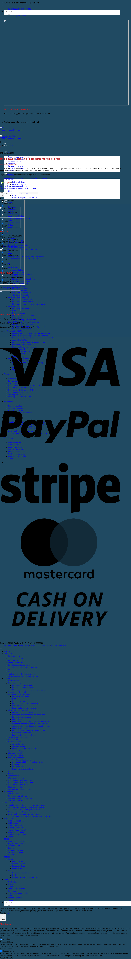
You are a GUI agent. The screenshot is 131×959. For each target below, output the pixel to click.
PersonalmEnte (14, 656)
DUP (14, 699)
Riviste (10, 180)
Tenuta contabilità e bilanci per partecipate (24, 809)
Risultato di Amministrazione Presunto (27, 315)
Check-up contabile (15, 753)
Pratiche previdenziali (16, 660)
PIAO (10, 669)
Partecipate (8, 803)
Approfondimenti (4, 137)
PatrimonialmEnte (15, 794)
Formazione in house (16, 166)
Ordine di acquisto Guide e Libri (24, 198)
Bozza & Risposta (19, 184)
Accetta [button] (3, 913)
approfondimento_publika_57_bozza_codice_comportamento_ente (25, 178)
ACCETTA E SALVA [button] (6, 958)
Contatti (3, 645)
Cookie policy (45, 645)
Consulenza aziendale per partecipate (22, 812)
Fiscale (6, 771)
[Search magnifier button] (2, 195)
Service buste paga (15, 658)
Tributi (10, 837)
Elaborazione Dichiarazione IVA (20, 780)
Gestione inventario (15, 800)
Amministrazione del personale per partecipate (26, 805)
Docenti (11, 855)
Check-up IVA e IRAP (15, 787)
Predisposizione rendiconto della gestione (28, 715)
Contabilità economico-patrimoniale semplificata (31, 333)
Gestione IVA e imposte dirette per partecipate (26, 807)
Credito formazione (15, 852)
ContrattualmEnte (15, 825)
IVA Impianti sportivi (16, 778)
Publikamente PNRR (16, 821)
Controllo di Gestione (16, 832)
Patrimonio (8, 791)
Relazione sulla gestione (21, 733)
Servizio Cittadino (15, 898)
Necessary (6, 940)
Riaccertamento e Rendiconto (19, 710)
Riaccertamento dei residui (22, 324)
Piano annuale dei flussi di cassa (24, 748)
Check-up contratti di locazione (20, 798)
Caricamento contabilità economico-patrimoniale (31, 726)
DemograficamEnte (15, 828)
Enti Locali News (18, 182)
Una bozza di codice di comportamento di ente (18, 188)
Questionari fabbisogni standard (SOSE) (27, 762)
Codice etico (24, 645)
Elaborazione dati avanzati (22, 302)
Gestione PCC (17, 764)
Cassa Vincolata (18, 744)
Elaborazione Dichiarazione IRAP (20, 782)
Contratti (11, 895)
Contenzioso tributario (17, 834)
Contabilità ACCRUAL (20, 728)
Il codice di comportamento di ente (13, 186)
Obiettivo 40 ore (14, 161)
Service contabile (14, 683)
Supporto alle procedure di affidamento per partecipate (29, 816)
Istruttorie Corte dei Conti (22, 293)
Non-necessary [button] (6, 949)
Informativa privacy (58, 645)
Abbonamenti (17, 868)
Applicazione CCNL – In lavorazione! (21, 674)
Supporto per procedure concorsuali (22, 667)
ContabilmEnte (14, 681)
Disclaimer (34, 645)
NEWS (6, 879)
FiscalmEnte (12, 773)
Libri (10, 191)
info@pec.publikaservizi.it (12, 288)
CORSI (6, 839)
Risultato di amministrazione (23, 329)
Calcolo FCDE (17, 317)
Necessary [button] (4, 937)
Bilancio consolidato (16, 751)
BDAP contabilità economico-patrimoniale (28, 730)
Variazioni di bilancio (16, 739)
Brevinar (11, 848)
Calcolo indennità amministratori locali (23, 676)
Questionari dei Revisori (21, 760)
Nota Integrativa (18, 313)
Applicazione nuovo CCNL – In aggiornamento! (26, 256)
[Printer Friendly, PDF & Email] (6, 184)
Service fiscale (13, 776)
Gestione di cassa (19, 286)
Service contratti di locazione (19, 796)
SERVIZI (10, 145)
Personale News (18, 866)
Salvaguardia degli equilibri (18, 737)
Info (7, 913)
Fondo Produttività (15, 663)
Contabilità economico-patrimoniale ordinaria (30, 335)
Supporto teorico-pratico (18, 692)
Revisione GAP (17, 767)
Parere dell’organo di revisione (24, 320)
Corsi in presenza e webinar (19, 841)
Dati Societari (13, 645)
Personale (8, 654)
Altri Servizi (8, 818)
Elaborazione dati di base (22, 299)
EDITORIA (7, 857)
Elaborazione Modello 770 (18, 785)
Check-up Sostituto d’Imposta (19, 789)
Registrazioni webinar (16, 843)
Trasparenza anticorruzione (19, 893)
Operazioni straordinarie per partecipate (24, 814)
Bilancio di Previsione (20, 308)
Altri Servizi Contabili (16, 757)
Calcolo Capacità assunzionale (19, 665)
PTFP (10, 672)
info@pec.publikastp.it (11, 331)
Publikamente (13, 823)
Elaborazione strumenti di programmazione (29, 304)
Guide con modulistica (21, 873)
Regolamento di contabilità (22, 769)
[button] (15, 16)
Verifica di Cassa (18, 746)
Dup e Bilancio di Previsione (19, 694)
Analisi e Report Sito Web (18, 830)
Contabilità (8, 678)
